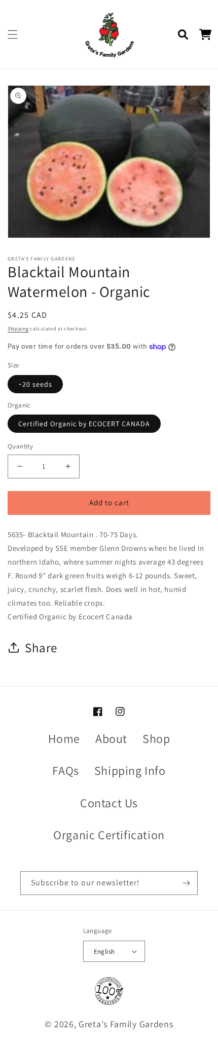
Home (64, 738)
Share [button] (41, 647)
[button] (13, 34)
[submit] (186, 883)
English (104, 951)
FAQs (65, 770)
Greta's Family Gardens (126, 1024)
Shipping (18, 328)
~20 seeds (35, 384)
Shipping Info (130, 770)
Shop (156, 738)
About (111, 738)
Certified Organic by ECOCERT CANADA (84, 423)
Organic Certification (109, 835)
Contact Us (109, 803)
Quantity (20, 446)
